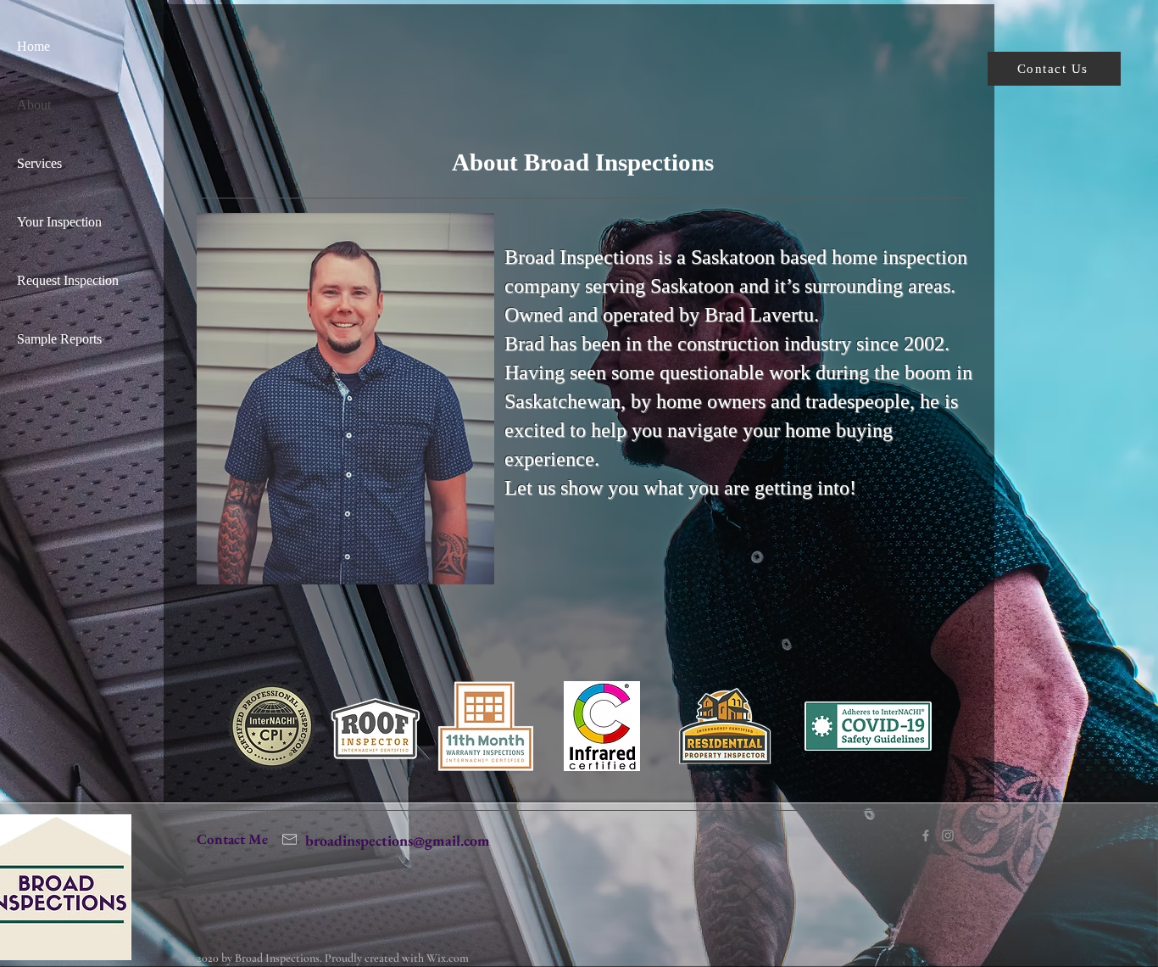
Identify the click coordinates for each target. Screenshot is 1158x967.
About (34, 105)
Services (39, 163)
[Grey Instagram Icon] (947, 835)
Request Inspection (68, 280)
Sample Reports (59, 339)
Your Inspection (59, 222)
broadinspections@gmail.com (397, 840)
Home (33, 46)
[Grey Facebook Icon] (925, 835)
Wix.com (447, 958)
